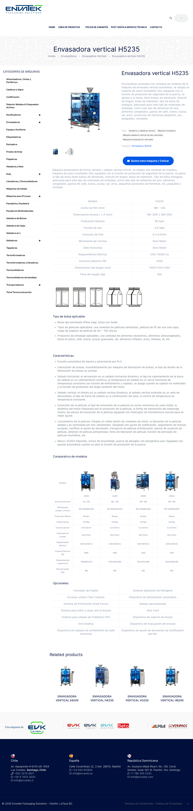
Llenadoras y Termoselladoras (22, 181)
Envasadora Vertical (94, 56)
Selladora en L (13, 233)
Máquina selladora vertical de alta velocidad (143, 135)
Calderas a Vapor (15, 89)
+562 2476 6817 (23, 773)
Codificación (12, 97)
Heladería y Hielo (15, 166)
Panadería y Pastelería (17, 203)
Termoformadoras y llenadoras (22, 262)
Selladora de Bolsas (16, 218)
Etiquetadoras (13, 137)
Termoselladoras (15, 270)
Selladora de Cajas (15, 225)
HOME (52, 27)
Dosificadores (23, 115)
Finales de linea (14, 151)
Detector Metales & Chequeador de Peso (22, 106)
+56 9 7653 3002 (24, 776)
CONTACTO (156, 27)
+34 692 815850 (81, 769)
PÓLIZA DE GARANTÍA (96, 27)
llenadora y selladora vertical (142, 131)
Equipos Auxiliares (16, 129)
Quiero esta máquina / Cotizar (150, 160)
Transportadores (23, 285)
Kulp (23, 174)
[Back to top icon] (188, 804)
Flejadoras (11, 159)
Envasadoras (69, 56)
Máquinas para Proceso (23, 196)
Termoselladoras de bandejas (21, 277)
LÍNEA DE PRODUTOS (69, 27)
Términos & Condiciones (139, 803)
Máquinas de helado (16, 188)
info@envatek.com (142, 776)
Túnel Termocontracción (19, 292)
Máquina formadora (167, 131)
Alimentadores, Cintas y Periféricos (18, 80)
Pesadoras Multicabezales (19, 211)
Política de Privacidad (169, 803)
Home (51, 56)
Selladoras (23, 240)
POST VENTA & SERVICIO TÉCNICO (129, 27)
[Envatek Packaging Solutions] (24, 9)
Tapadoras (11, 248)
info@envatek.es (83, 773)
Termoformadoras (15, 255)
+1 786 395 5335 (140, 773)
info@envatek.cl (23, 780)
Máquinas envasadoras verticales (138, 139)
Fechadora (11, 144)
